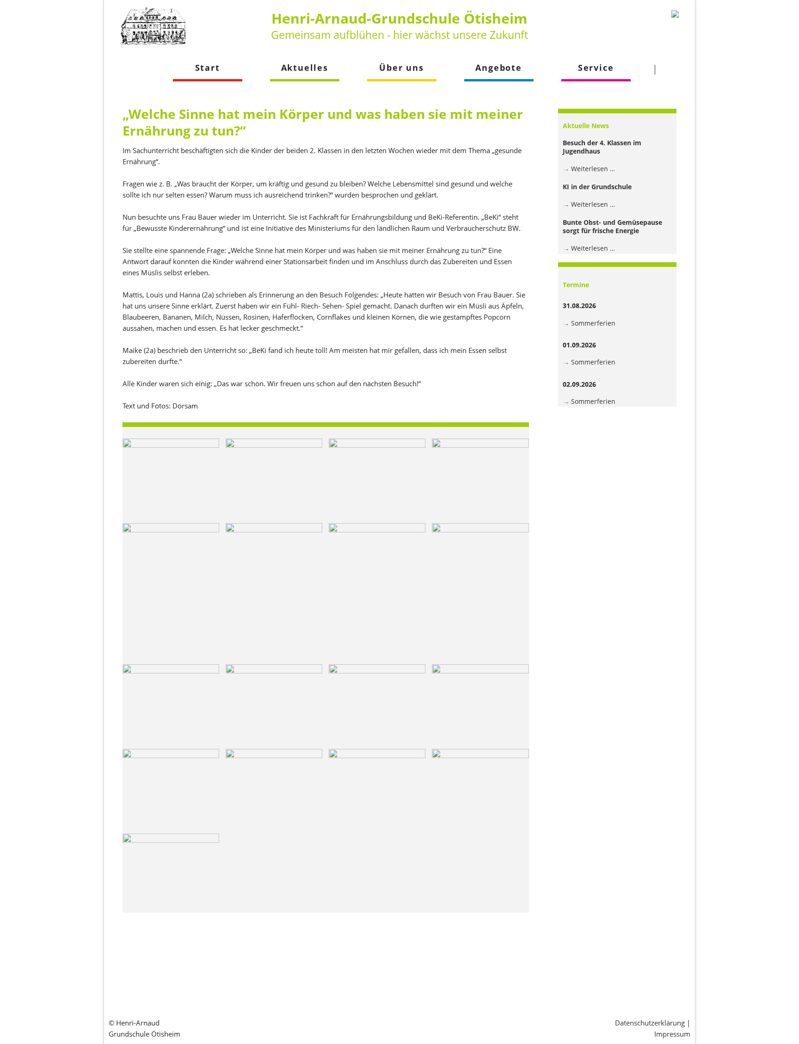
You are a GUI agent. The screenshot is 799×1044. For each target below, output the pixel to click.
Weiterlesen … (593, 168)
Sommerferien (593, 323)
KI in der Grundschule (597, 186)
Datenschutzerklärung (650, 1022)
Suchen (672, 69)
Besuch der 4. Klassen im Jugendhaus (602, 146)
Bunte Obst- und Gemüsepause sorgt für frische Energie (612, 226)
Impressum (672, 1033)
